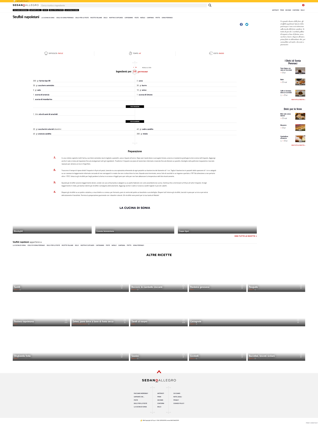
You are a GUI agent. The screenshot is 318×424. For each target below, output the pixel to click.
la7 (18, 1)
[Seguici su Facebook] (303, 5)
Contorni (295, 10)
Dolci (303, 10)
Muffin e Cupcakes (116, 17)
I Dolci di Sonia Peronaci (65, 17)
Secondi (288, 10)
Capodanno (129, 17)
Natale (142, 17)
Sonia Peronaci (167, 17)
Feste (45, 10)
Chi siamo (176, 393)
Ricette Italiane (96, 17)
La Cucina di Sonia (71, 10)
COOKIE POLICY (314, 423)
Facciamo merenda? (21, 10)
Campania (150, 17)
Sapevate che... (35, 10)
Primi (282, 10)
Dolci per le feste (56, 10)
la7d (21, 1)
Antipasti (275, 10)
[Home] (26, 5)
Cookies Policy (178, 403)
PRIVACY (308, 423)
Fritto (157, 17)
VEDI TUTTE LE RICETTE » (245, 236)
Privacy (176, 400)
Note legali (177, 397)
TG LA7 (25, 1)
